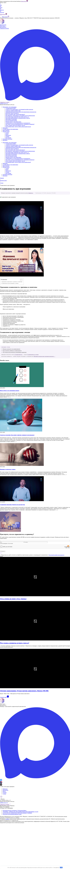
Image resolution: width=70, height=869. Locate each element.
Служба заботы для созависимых (10, 129)
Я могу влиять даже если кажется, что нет (15, 125)
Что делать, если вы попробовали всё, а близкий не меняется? (19, 124)
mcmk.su (7, 819)
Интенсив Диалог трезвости (12, 113)
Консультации (6, 130)
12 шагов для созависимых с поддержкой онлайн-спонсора (19, 109)
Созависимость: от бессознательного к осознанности (17, 123)
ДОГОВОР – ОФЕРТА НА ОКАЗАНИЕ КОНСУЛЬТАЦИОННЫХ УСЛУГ (20, 811)
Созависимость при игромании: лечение (10, 283)
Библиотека (8, 135)
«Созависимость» (18, 354)
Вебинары (5, 127)
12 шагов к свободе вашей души (13, 110)
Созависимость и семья (32, 354)
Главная (2, 178)
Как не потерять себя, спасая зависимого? (15, 114)
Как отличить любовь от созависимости (12, 350)
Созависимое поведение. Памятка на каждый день (12, 504)
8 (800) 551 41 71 (4, 103)
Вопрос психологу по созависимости (11, 349)
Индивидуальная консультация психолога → (44, 356)
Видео (6, 134)
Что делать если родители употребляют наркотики (14, 352)
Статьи (7, 132)
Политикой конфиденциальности (56, 555)
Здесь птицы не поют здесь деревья (13, 599)
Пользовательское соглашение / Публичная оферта (14, 810)
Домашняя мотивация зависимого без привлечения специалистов (20, 111)
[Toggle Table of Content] (20, 280)
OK (61, 867)
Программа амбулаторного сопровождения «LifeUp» (17, 118)
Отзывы (7, 136)
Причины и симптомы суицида (7, 469)
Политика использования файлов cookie (12, 814)
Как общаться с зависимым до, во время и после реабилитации (20, 115)
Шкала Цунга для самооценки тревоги (9, 390)
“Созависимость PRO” (10, 108)
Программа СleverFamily (11, 119)
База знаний (8, 137)
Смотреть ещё (3, 697)
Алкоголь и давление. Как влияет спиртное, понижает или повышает (17, 435)
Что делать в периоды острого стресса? (14, 643)
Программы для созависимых (10, 107)
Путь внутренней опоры (11, 120)
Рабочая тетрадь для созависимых (13, 121)
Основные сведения (7, 139)
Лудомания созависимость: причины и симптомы (12, 281)
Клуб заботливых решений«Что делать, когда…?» (17, 116)
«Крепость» (30, 193)
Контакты (5, 140)
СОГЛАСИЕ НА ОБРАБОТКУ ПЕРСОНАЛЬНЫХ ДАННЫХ (17, 813)
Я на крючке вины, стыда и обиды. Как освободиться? (18, 126)
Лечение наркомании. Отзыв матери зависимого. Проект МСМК (24, 691)
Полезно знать (6, 131)
